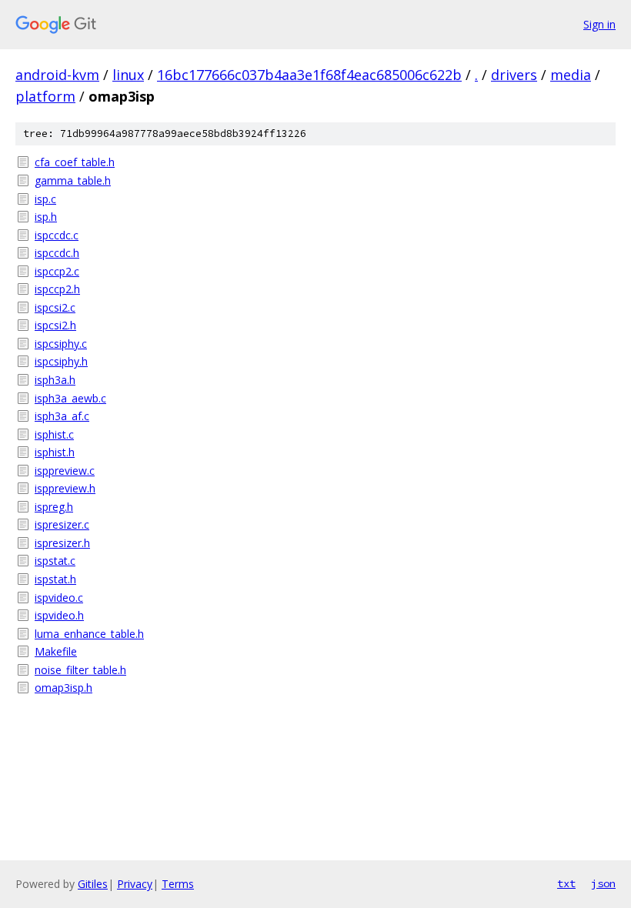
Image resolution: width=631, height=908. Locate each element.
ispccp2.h (57, 289)
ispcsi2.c (55, 307)
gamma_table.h (73, 180)
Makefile (56, 651)
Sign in (599, 24)
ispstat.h (55, 579)
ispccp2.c (57, 271)
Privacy (134, 883)
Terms (178, 883)
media (570, 74)
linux (128, 74)
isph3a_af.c (62, 416)
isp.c (45, 199)
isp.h (46, 216)
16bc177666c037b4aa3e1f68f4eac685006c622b (309, 74)
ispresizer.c (62, 524)
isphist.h (55, 452)
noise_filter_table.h (80, 670)
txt (566, 883)
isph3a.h (55, 379)
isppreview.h (65, 488)
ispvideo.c (59, 597)
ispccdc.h (57, 252)
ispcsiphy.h (61, 361)
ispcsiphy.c (61, 343)
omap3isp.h (63, 687)
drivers (514, 74)
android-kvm (57, 74)
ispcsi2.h (55, 325)
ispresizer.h (62, 543)
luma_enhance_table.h (89, 633)
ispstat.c (55, 560)
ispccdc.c (56, 235)
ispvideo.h (59, 615)
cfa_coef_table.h (75, 162)
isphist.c (54, 434)
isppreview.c (65, 470)
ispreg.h (54, 506)
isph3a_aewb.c (70, 398)
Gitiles (93, 883)
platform (45, 96)
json (603, 883)
